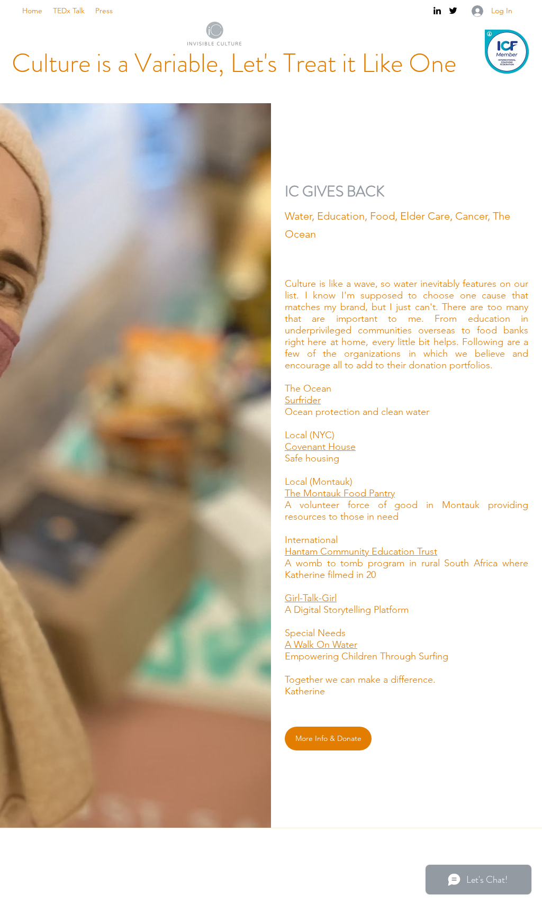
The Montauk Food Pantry (340, 493)
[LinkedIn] (437, 10)
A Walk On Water (321, 644)
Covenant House (320, 447)
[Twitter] (453, 10)
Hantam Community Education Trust (361, 551)
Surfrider (303, 400)
